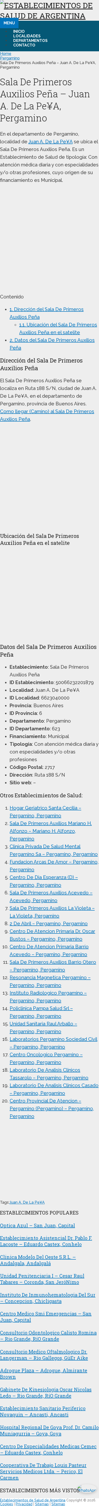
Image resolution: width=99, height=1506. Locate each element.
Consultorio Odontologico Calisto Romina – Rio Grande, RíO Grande (48, 1335)
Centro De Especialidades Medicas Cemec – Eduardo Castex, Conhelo (48, 1449)
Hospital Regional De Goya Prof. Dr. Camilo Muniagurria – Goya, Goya (49, 1430)
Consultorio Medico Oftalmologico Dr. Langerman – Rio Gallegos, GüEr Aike (44, 1354)
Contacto (24, 45)
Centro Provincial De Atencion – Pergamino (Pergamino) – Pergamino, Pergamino (52, 1108)
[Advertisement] (49, 238)
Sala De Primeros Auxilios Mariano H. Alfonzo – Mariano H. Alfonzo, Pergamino (51, 831)
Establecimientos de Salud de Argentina (32, 1500)
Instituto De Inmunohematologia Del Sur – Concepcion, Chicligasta (47, 1298)
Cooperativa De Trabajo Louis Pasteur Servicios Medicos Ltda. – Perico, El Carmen (43, 1471)
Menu (9, 23)
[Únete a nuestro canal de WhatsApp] (85, 1492)
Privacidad (24, 1504)
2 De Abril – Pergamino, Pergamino (49, 923)
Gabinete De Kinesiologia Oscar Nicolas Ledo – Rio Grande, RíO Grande (46, 1392)
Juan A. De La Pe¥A (50, 142)
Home (5, 53)
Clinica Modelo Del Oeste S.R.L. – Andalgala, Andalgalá (38, 1260)
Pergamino (10, 58)
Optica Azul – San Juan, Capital (37, 1225)
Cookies (6, 1504)
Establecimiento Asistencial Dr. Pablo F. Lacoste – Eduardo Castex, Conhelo (46, 1241)
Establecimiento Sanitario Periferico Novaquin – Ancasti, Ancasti (43, 1411)
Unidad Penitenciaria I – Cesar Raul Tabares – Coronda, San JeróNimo (42, 1279)
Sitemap (42, 1504)
